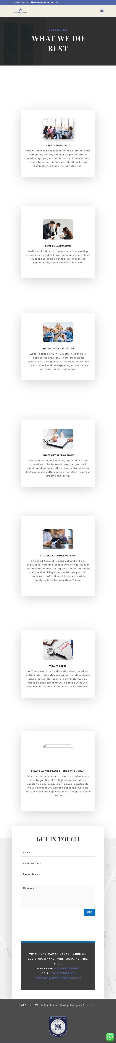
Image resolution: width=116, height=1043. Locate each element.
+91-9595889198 (66, 968)
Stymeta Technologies (85, 1005)
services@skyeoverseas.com (58, 978)
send (89, 912)
